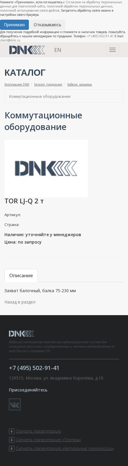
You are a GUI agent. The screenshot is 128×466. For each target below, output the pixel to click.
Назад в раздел (19, 302)
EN (57, 49)
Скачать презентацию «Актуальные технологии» (65, 448)
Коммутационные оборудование (40, 96)
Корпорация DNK (16, 84)
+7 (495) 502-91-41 (100, 36)
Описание (21, 275)
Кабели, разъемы (79, 84)
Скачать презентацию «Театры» (48, 439)
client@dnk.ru (10, 40)
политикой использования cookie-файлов (29, 10)
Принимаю (14, 24)
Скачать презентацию (38, 431)
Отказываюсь (47, 24)
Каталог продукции (48, 84)
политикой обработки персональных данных (79, 6)
